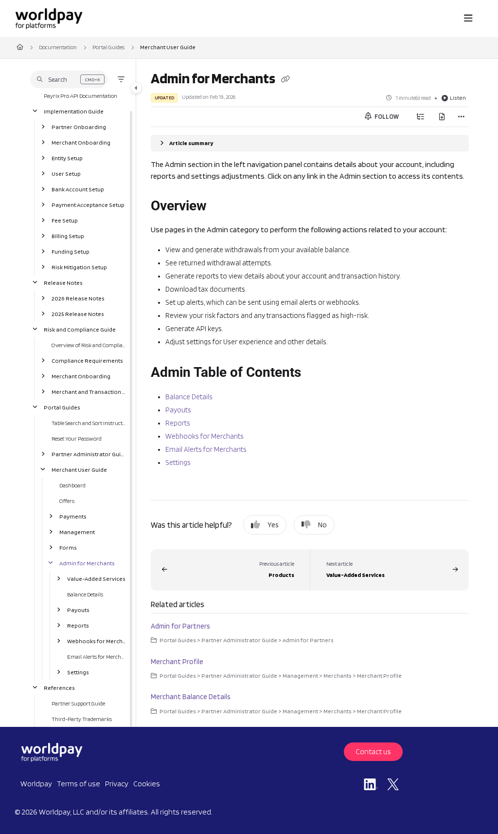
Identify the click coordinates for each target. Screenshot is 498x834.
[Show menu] (468, 18)
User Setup (66, 173)
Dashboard (72, 484)
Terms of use (78, 783)
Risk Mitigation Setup (79, 266)
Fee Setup (65, 219)
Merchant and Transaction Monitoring (89, 391)
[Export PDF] (442, 117)
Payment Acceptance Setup (88, 204)
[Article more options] (461, 117)
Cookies (146, 783)
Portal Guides (108, 47)
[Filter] (121, 79)
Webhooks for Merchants (96, 640)
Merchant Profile (177, 661)
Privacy (116, 783)
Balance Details (85, 593)
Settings (78, 671)
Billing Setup (68, 235)
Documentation (58, 47)
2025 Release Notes (78, 313)
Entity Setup (67, 157)
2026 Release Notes (78, 297)
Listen (458, 97)
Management (77, 531)
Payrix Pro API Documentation (80, 95)
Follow (386, 116)
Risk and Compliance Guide (80, 329)
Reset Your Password (77, 438)
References (59, 687)
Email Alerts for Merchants (96, 656)
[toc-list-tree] (420, 117)
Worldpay (36, 783)
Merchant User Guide (168, 47)
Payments (73, 515)
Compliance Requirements (87, 360)
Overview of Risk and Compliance (89, 344)
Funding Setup (70, 251)
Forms (68, 547)
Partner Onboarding (79, 126)
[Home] (49, 18)
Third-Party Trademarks (82, 718)
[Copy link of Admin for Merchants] (285, 80)
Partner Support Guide (78, 702)
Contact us (373, 751)
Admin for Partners (180, 626)
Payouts (78, 609)
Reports (78, 625)
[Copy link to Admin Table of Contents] (316, 373)
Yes (273, 524)
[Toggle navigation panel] (136, 87)
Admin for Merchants (87, 562)
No (322, 524)
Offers (66, 500)
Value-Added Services (96, 578)
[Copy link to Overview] (222, 207)
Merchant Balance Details (191, 696)
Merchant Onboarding (81, 142)
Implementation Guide (74, 110)
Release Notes (63, 282)
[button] (68, 79)
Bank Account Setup (78, 188)
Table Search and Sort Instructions (89, 422)
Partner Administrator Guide (89, 453)
